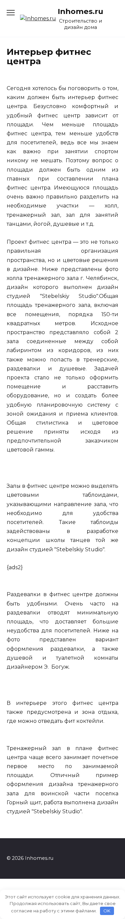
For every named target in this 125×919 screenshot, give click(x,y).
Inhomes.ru (80, 11)
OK (106, 910)
